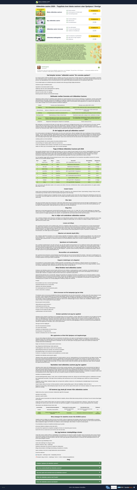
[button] (135, 416)
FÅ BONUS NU (94, 10)
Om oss (3, 487)
